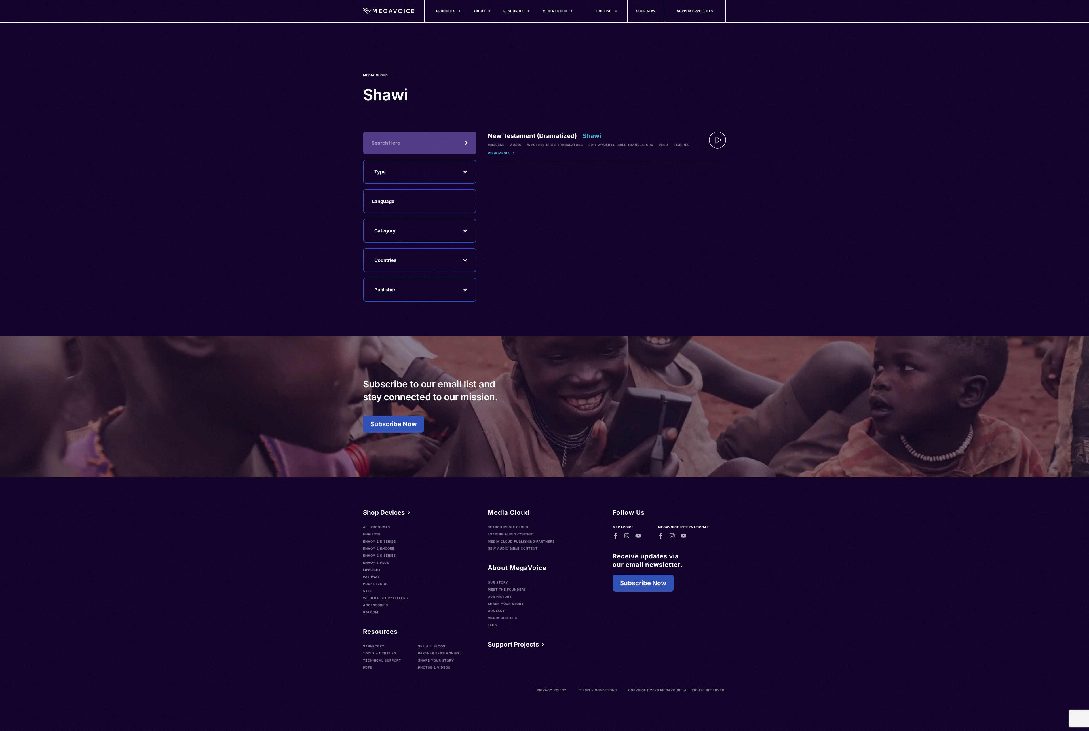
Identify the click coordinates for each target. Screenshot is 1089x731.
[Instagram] (627, 536)
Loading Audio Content (511, 534)
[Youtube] (638, 536)
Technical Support (382, 660)
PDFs (367, 667)
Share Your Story (436, 660)
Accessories (375, 605)
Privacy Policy (552, 690)
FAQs (492, 625)
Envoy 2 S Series (379, 556)
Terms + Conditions (597, 690)
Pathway (371, 577)
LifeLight (372, 570)
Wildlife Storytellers (385, 598)
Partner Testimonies (438, 653)
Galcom (370, 612)
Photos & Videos (434, 667)
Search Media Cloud (508, 527)
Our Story (498, 582)
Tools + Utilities (379, 653)
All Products (376, 527)
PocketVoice (376, 584)
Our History (500, 597)
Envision (371, 534)
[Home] (388, 11)
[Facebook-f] (615, 536)
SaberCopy (374, 646)
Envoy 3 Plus (376, 563)
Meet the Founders (507, 590)
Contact (496, 611)
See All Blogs (431, 646)
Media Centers (502, 618)
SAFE (367, 591)
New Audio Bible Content (513, 548)
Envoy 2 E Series (379, 541)
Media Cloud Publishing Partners (521, 541)
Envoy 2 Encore (378, 548)
